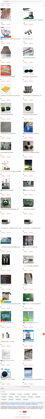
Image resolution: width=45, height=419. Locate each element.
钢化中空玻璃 (11, 399)
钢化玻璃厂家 (12, 402)
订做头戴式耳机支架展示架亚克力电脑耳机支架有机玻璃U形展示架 (13, 303)
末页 (28, 386)
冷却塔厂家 (19, 404)
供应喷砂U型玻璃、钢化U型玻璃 (29, 171)
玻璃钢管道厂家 (35, 404)
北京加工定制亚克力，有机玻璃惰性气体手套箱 (32, 228)
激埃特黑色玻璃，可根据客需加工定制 (30, 76)
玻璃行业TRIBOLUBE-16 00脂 (8, 360)
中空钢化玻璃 (3, 399)
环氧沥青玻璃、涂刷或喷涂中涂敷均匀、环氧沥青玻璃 (33, 20)
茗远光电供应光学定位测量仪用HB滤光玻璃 (31, 152)
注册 (25, 411)
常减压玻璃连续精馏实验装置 (8, 190)
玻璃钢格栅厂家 (28, 404)
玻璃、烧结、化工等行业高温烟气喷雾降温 (33, 303)
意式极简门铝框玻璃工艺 (27, 360)
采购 (43, 334)
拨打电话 (8, 24)
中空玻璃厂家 (23, 402)
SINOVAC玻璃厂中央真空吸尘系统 (31, 247)
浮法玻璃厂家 (28, 402)
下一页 (25, 386)
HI (8, 389)
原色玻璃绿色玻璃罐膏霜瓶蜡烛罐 (7, 114)
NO (13, 389)
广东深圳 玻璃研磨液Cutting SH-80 (31, 322)
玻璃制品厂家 (14, 404)
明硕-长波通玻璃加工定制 (27, 38)
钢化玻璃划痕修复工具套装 (6, 284)
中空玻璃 (16, 396)
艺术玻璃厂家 (40, 402)
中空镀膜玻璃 (3, 396)
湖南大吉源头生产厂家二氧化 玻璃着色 (8, 379)
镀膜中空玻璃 (34, 394)
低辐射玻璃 (10, 396)
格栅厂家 (23, 404)
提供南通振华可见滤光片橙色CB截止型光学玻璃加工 (10, 95)
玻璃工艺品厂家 (35, 402)
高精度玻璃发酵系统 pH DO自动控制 (7, 341)
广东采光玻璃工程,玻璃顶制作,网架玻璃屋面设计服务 (10, 247)
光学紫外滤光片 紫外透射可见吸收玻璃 (30, 114)
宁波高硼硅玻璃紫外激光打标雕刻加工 (32, 133)
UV (20, 389)
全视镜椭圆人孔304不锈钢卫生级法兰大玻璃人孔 (12, 38)
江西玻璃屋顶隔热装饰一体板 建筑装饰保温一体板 (32, 95)
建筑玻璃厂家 (17, 402)
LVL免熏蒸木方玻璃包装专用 (6, 57)
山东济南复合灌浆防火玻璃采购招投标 (8, 76)
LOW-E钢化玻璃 (26, 394)
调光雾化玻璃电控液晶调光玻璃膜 (7, 152)
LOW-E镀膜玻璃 (12, 394)
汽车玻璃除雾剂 (3, 265)
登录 (20, 411)
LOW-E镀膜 (19, 394)
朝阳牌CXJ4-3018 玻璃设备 (30, 190)
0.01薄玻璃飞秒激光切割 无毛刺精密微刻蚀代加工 (34, 379)
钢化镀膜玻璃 (30, 396)
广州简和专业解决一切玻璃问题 (29, 209)
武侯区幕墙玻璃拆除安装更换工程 (29, 57)
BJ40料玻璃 (25, 284)
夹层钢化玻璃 (38, 396)
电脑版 (24, 414)
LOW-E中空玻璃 (4, 394)
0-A (1, 389)
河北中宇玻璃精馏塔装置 (29, 341)
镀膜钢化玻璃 (18, 399)
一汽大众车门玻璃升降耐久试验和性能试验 (31, 265)
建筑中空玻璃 (23, 396)
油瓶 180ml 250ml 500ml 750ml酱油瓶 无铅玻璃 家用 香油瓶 (12, 171)
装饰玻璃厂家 (3, 404)
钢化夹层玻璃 (25, 399)
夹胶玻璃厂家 (8, 404)
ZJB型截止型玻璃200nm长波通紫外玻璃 (8, 133)
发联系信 (3, 24)
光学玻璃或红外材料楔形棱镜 (6, 20)
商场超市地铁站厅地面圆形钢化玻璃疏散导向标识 (10, 209)
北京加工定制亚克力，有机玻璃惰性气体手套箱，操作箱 (11, 228)
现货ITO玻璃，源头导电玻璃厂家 (7, 322)
